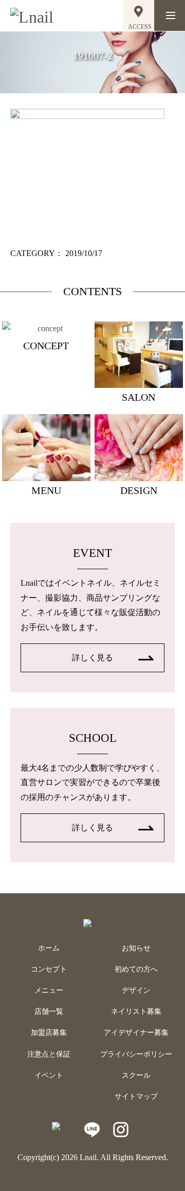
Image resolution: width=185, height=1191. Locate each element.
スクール (136, 1075)
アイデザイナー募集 (136, 1032)
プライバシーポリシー (136, 1054)
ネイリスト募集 (136, 1011)
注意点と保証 (48, 1054)
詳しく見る (92, 657)
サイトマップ (136, 1096)
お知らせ (136, 948)
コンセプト (49, 969)
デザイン (136, 990)
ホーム (49, 948)
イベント (48, 1075)
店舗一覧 (48, 1011)
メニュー (48, 990)
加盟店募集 (49, 1032)
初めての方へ (136, 969)
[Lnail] (92, 922)
